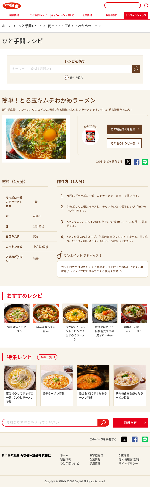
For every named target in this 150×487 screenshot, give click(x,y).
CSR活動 (124, 455)
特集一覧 (46, 357)
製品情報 (14, 15)
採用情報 (94, 463)
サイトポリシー (128, 463)
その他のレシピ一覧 (123, 143)
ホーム (64, 455)
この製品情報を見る (123, 129)
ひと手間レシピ (38, 15)
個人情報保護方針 (130, 459)
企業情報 (87, 15)
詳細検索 (130, 422)
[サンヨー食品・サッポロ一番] (11, 6)
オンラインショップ (135, 15)
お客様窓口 (111, 15)
